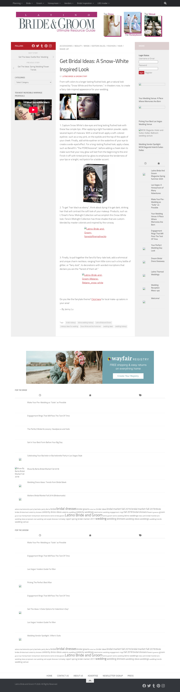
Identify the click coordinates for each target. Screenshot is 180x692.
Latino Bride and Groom (103, 322)
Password (143, 65)
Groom (39, 3)
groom (162, 512)
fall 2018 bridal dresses (135, 512)
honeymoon (26, 516)
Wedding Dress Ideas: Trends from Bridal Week (46, 482)
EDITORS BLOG (98, 46)
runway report (64, 519)
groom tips (18, 516)
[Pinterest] (46, 45)
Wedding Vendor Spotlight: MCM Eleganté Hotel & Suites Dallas (151, 147)
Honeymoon (53, 3)
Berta (48, 509)
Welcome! (155, 298)
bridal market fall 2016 (119, 509)
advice (17, 509)
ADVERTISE (93, 675)
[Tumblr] (41, 45)
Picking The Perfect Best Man (39, 582)
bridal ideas (101, 509)
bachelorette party (27, 509)
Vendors (67, 3)
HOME (49, 675)
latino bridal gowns (57, 516)
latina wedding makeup (85, 322)
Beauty (78, 46)
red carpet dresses (51, 519)
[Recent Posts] (145, 163)
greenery (156, 512)
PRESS (131, 675)
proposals (29, 519)
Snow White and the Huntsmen (91, 326)
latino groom (107, 516)
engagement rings (116, 512)
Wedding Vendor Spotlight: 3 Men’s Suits (44, 635)
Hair (120, 46)
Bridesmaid (24, 512)
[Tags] (140, 395)
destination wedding (101, 512)
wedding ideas (108, 326)
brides (17, 512)
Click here (96, 299)
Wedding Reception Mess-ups (155, 288)
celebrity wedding (69, 512)
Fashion (111, 46)
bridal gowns (83, 509)
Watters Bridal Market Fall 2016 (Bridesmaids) (46, 495)
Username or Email (146, 58)
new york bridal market (148, 516)
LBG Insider (103, 3)
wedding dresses (116, 518)
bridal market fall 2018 (143, 509)
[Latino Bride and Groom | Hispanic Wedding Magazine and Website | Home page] (90, 24)
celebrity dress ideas (52, 512)
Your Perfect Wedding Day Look (156, 248)
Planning (17, 3)
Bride (28, 3)
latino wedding (118, 516)
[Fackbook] (33, 45)
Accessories (66, 46)
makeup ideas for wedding (69, 326)
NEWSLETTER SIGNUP (113, 675)
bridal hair (93, 509)
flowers (150, 512)
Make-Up (64, 49)
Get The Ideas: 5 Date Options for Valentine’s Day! (48, 609)
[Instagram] (50, 45)
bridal (53, 509)
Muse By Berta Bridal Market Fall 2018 (43, 469)
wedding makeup (121, 326)
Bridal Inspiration (84, 3)
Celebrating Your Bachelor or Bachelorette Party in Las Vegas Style (54, 455)
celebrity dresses (35, 512)
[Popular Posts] (158, 163)
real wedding (38, 519)
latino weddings (131, 515)
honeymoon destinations (41, 516)
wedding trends (156, 519)
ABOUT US (78, 675)
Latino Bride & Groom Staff (74, 76)
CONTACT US (63, 675)
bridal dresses (66, 509)
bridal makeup (71, 322)
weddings (144, 519)
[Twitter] (37, 45)
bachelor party (39, 509)
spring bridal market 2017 (83, 519)
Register (148, 72)
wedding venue (21, 522)
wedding (100, 518)
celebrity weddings (85, 512)
